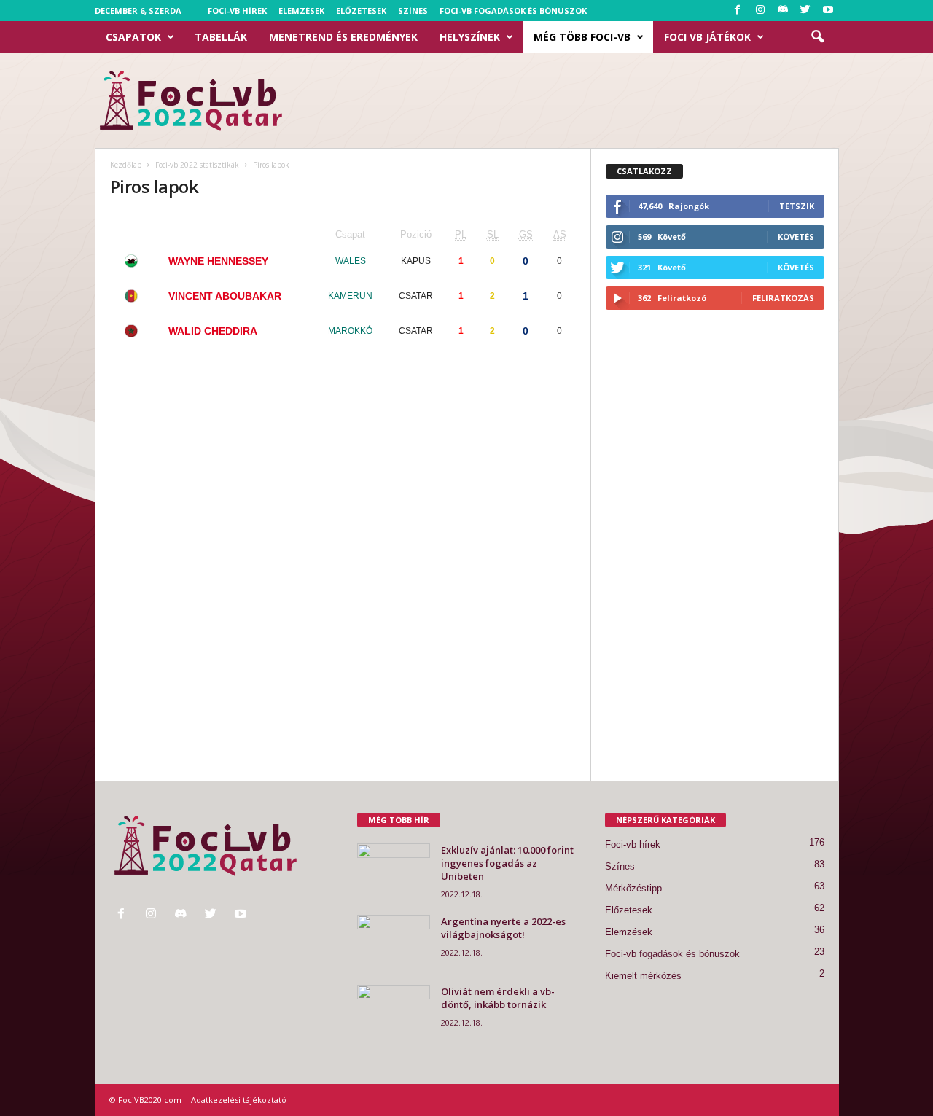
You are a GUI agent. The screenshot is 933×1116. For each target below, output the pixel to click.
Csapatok (133, 37)
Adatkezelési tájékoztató (238, 1099)
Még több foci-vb (582, 37)
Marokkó (350, 331)
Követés (796, 236)
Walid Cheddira (212, 331)
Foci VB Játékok (707, 37)
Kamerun (350, 296)
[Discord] (783, 10)
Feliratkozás (783, 297)
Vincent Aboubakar (224, 296)
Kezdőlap (125, 165)
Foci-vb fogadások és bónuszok (513, 10)
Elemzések (301, 10)
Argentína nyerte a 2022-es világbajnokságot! (503, 928)
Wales (350, 261)
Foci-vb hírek (237, 10)
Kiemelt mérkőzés (643, 975)
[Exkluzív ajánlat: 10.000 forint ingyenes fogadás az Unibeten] (393, 870)
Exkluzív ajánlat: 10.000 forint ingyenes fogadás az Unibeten (507, 863)
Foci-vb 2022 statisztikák (197, 165)
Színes (413, 10)
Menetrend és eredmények (343, 37)
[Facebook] (737, 10)
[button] (817, 37)
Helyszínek (470, 37)
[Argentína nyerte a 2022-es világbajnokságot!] (393, 942)
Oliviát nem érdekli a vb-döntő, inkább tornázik (498, 998)
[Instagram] (760, 10)
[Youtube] (828, 10)
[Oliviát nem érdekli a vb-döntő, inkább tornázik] (393, 1012)
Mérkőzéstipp (633, 888)
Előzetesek (361, 10)
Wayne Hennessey (218, 261)
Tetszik (796, 205)
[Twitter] (805, 10)
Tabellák (221, 37)
